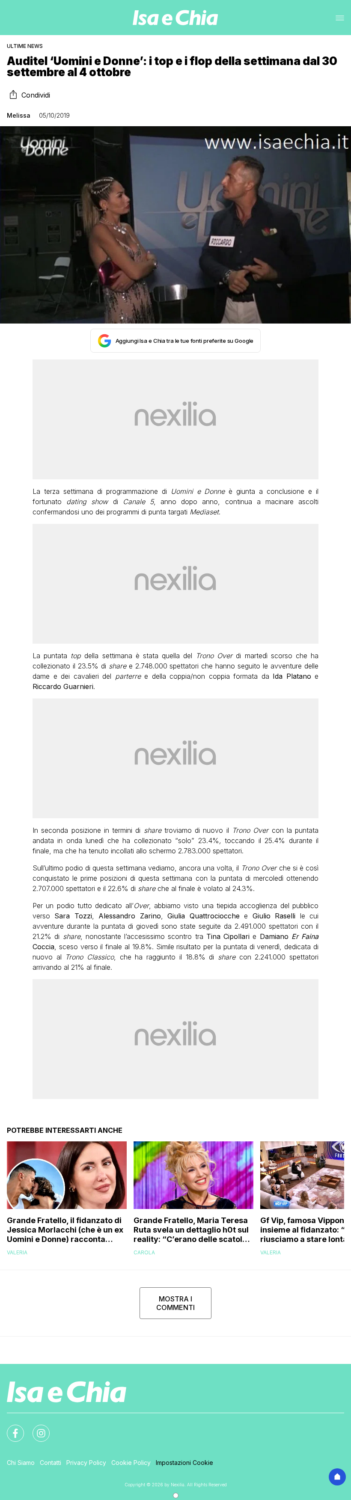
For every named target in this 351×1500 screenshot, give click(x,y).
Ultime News (25, 46)
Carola (144, 1252)
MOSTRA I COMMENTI (175, 1303)
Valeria (17, 1252)
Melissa (18, 115)
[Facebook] (10, 1428)
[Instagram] (36, 1428)
